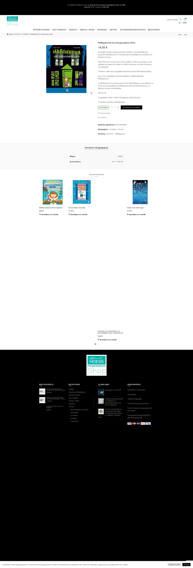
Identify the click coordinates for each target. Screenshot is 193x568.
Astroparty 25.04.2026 (113, 390)
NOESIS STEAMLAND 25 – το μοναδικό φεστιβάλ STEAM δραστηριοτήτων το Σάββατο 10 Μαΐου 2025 (110, 413)
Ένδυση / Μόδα (74, 401)
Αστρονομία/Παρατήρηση (133, 29)
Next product (185, 35)
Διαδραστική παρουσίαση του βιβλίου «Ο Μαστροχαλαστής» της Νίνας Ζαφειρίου (114, 402)
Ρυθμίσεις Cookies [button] (174, 564)
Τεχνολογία (74, 421)
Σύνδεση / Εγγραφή (172, 20)
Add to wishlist (105, 113)
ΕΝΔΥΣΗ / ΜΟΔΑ (87, 29)
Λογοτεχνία (74, 412)
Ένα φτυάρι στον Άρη (76, 208)
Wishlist (185, 18)
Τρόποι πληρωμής (134, 399)
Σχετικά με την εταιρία (136, 390)
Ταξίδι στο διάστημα (135, 208)
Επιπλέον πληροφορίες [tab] (96, 147)
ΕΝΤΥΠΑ (113, 29)
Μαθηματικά (120, 134)
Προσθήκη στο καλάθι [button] (49, 214)
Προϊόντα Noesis (41, 29)
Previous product (180, 35)
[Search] (180, 19)
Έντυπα (17, 34)
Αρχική (11, 34)
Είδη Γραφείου (73, 398)
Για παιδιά (24, 34)
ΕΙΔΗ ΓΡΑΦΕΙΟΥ (59, 29)
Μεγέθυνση (91, 93)
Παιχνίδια (72, 404)
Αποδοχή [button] (186, 564)
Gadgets (73, 29)
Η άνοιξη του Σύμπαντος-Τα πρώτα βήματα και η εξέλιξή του (110, 332)
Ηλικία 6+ (110, 134)
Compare (103, 117)
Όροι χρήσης (131, 394)
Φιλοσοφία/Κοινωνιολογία (79, 409)
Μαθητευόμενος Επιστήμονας (51, 208)
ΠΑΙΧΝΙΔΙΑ (102, 29)
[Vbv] (148, 423)
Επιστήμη (74, 418)
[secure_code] (143, 423)
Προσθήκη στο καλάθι (131, 107)
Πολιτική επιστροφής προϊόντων (138, 403)
